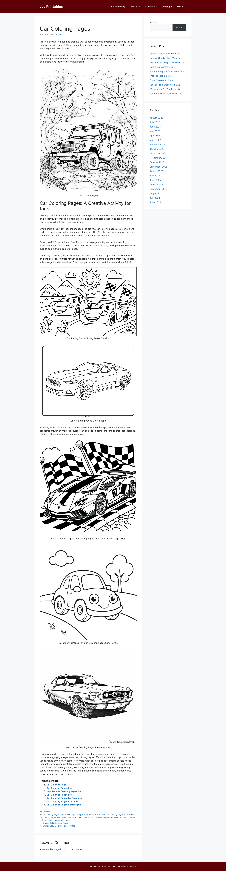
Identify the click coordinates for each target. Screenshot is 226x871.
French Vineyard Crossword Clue (167, 71)
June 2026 (155, 126)
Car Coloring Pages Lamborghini (64, 804)
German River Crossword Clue (165, 53)
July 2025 (155, 175)
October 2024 (157, 184)
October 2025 (157, 162)
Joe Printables (51, 7)
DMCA (180, 6)
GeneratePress (129, 866)
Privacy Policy (118, 6)
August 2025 (156, 171)
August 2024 (156, 193)
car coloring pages (51, 814)
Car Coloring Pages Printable (62, 801)
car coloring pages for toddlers (120, 814)
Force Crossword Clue (161, 80)
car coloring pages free (50, 817)
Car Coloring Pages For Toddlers (64, 798)
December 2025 (158, 153)
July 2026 (155, 122)
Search (153, 22)
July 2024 (155, 198)
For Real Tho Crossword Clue (165, 84)
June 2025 (155, 180)
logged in (58, 849)
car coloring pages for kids (94, 814)
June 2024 (155, 202)
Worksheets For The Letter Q (165, 89)
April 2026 (155, 135)
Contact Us (151, 6)
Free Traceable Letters (162, 76)
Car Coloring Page (56, 784)
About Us (135, 6)
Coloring (46, 812)
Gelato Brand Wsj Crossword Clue (167, 62)
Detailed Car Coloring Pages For (63, 791)
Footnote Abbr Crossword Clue (166, 93)
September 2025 (158, 166)
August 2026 (156, 118)
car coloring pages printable (56, 820)
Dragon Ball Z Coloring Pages (55, 823)
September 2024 (158, 189)
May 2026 (155, 131)
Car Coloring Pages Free (59, 788)
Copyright (167, 6)
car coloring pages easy (70, 814)
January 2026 (157, 149)
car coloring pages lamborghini (104, 817)
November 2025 (158, 158)
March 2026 (156, 140)
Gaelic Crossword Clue (162, 67)
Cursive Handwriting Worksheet (166, 58)
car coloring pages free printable (75, 817)
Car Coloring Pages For (59, 794)
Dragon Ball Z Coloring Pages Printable (60, 826)
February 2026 (157, 144)
